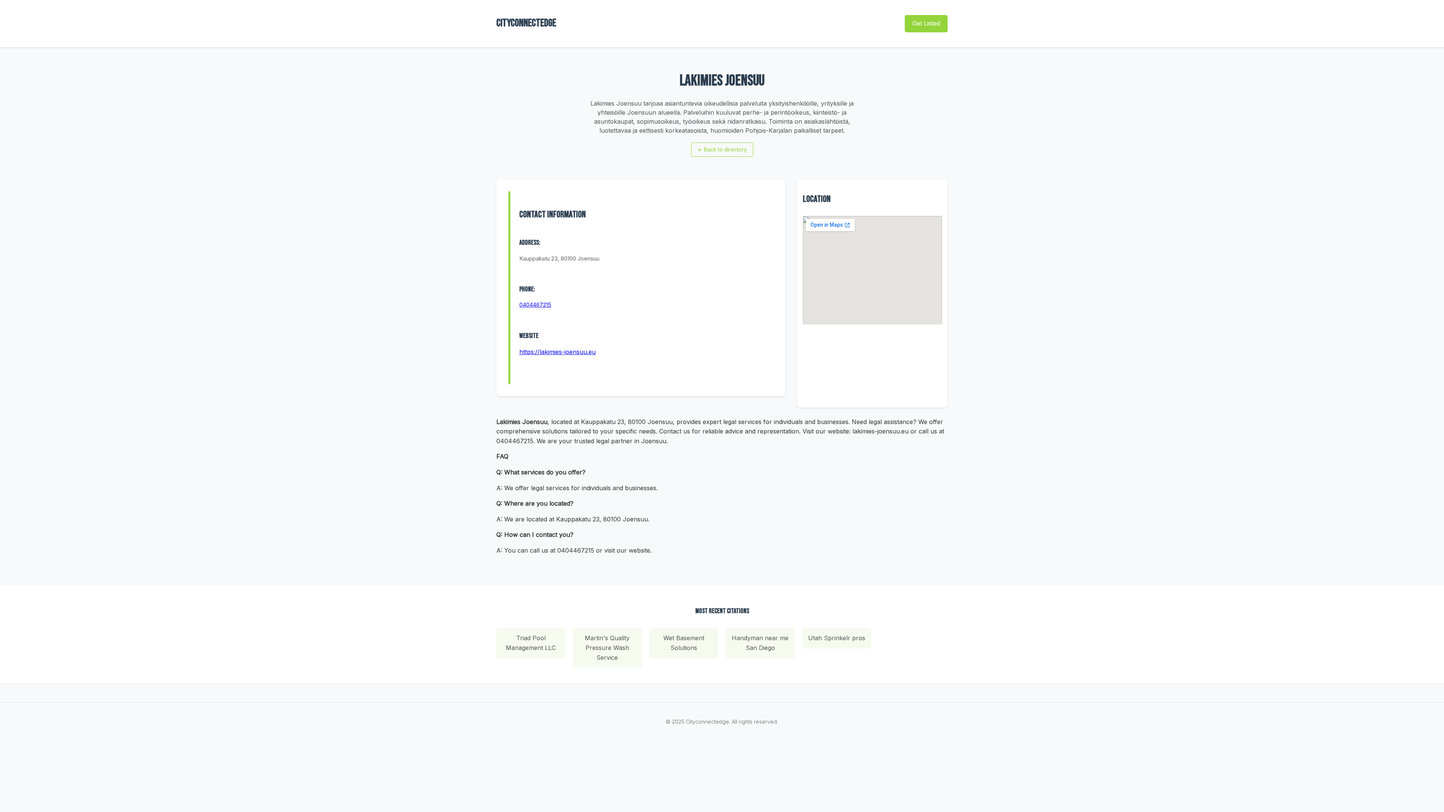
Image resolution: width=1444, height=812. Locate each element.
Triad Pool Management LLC (531, 642)
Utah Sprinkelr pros (836, 638)
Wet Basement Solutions (683, 642)
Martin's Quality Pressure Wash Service (607, 647)
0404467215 (535, 304)
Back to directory (722, 149)
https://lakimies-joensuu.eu (557, 352)
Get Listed (926, 23)
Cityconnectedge (526, 23)
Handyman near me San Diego (760, 642)
